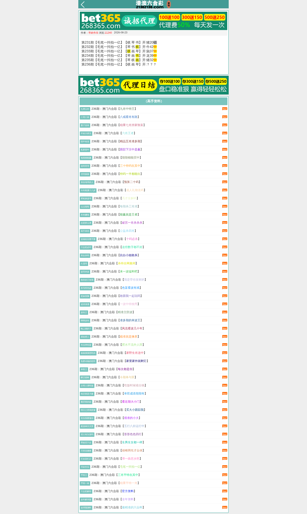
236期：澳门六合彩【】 (114, 108)
